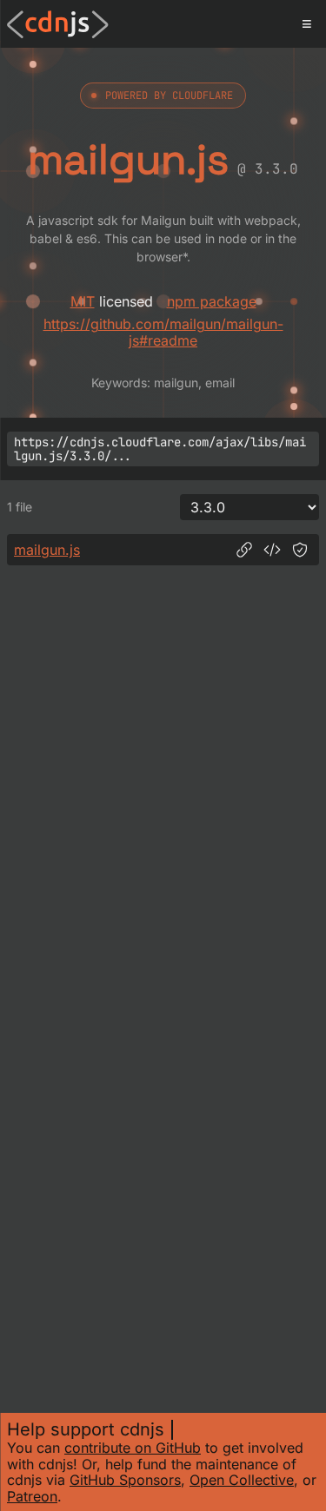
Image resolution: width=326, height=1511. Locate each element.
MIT (82, 301)
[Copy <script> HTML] (272, 550)
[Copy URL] (244, 550)
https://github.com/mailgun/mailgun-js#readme (163, 331)
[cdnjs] (58, 24)
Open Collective (242, 1479)
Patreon (32, 1496)
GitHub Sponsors (125, 1479)
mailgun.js (47, 550)
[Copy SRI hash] (300, 550)
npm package (211, 301)
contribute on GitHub (132, 1447)
